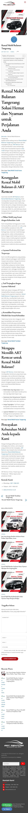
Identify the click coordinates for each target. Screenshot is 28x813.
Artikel (12, 51)
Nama (4, 637)
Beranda (3, 136)
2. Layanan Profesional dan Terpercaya (14, 70)
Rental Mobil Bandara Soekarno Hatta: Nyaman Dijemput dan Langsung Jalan (14, 567)
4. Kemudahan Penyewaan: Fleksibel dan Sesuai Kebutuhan (16, 76)
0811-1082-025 (14, 483)
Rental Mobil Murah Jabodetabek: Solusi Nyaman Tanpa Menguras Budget (12, 597)
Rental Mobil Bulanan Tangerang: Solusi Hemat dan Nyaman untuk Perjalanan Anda (13, 60)
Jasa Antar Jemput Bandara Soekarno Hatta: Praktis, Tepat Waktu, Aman (12, 537)
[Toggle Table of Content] (23, 56)
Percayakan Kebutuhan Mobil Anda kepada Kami (14, 83)
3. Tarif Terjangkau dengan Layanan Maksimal (16, 73)
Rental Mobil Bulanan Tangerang (11, 47)
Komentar (5, 617)
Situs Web (5, 647)
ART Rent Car (5, 51)
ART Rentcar (16, 144)
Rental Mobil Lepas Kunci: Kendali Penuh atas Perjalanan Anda (15, 710)
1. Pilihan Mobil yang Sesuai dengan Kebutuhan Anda (16, 67)
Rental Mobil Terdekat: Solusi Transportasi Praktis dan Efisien (14, 722)
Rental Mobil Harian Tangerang (17, 419)
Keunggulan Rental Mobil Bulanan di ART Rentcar (15, 64)
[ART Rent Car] (9, 5)
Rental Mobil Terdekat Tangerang (13, 496)
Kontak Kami (12, 85)
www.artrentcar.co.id (9, 490)
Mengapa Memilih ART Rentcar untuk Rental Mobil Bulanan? (14, 79)
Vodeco (19, 757)
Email (4, 642)
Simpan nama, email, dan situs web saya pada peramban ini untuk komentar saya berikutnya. (13, 652)
